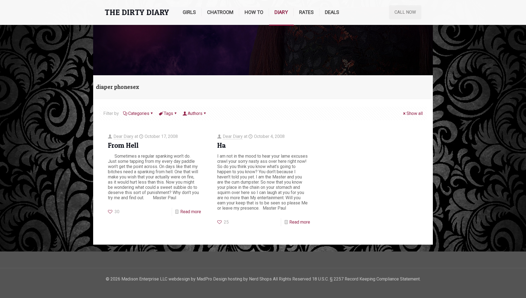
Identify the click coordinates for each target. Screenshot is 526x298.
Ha (221, 145)
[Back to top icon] (499, 287)
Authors (195, 113)
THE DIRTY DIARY (137, 12)
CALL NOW (405, 12)
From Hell (123, 145)
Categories (138, 113)
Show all (415, 113)
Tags (168, 113)
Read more (190, 211)
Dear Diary (123, 136)
